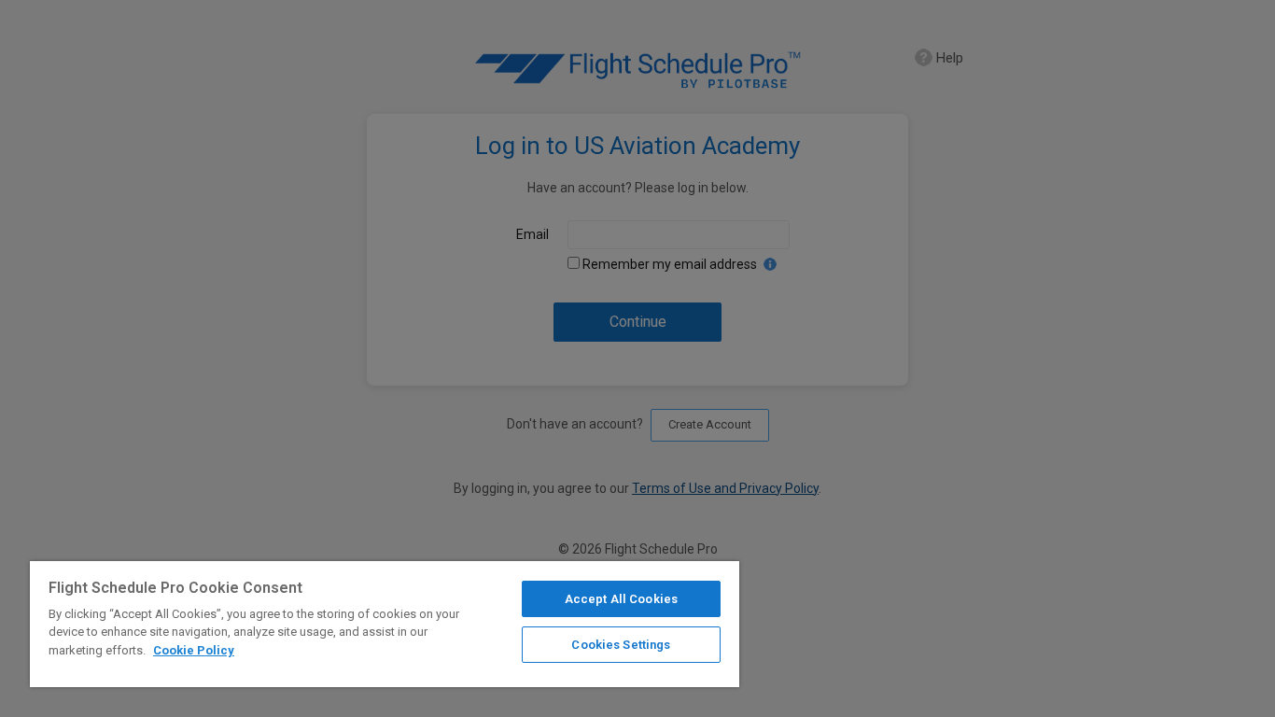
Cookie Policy (193, 650)
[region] (384, 624)
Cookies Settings (620, 645)
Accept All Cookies (621, 599)
